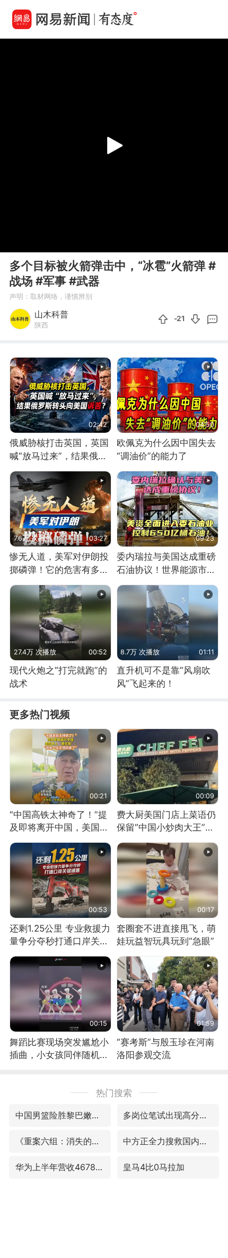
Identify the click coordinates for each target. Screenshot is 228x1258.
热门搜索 (114, 1092)
